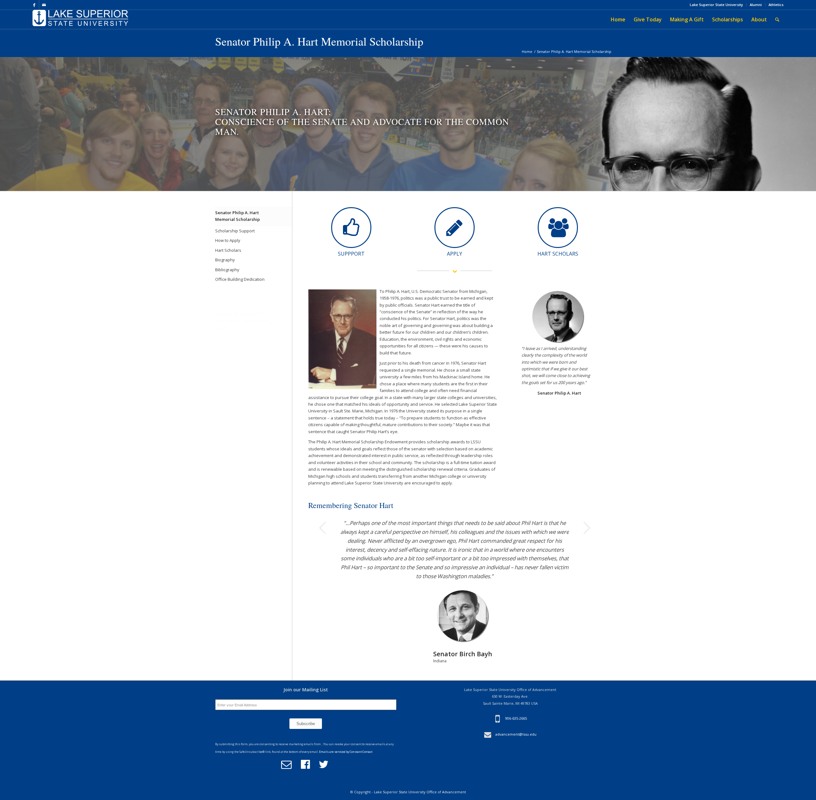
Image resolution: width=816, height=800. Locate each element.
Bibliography (227, 270)
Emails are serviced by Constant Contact (345, 761)
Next (586, 527)
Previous (322, 527)
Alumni (756, 4)
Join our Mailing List (305, 698)
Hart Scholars (228, 250)
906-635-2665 (516, 727)
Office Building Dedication (240, 279)
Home (527, 51)
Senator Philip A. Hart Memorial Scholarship (319, 41)
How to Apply (227, 240)
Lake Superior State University (716, 4)
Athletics (776, 4)
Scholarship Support (235, 231)
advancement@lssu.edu (515, 743)
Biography (225, 260)
